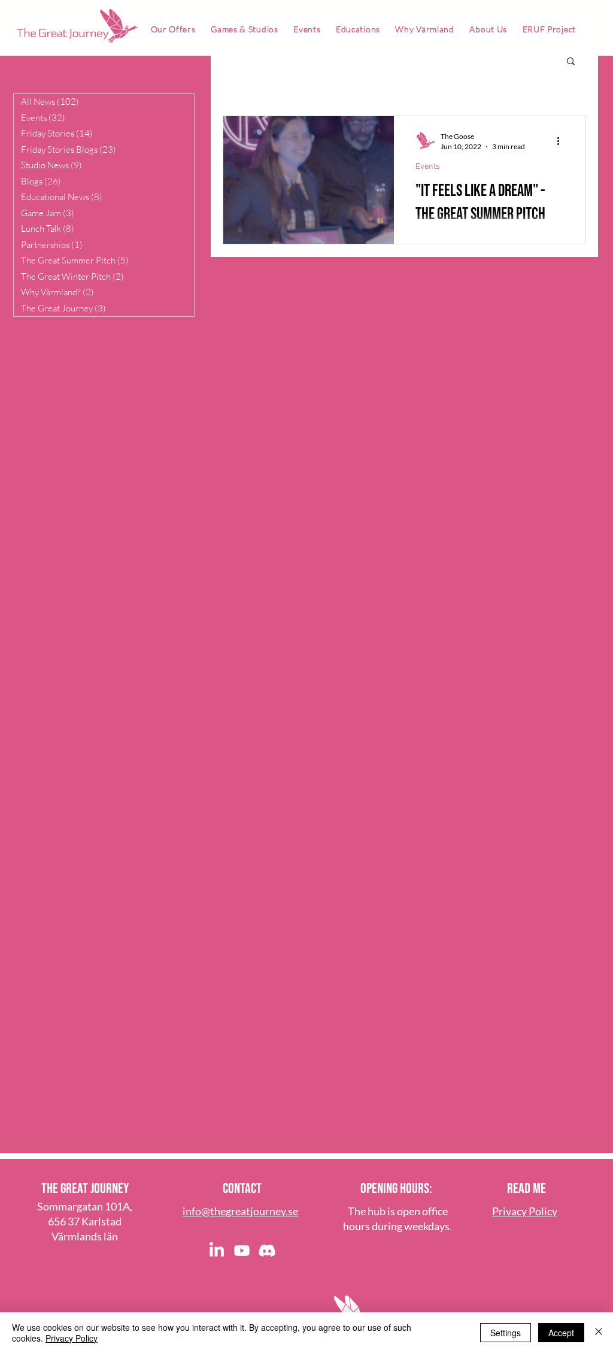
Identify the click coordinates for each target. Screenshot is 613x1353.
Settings (505, 1333)
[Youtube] (242, 1251)
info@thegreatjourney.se (240, 1211)
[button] (570, 62)
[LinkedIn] (217, 1251)
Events (427, 167)
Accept (561, 1333)
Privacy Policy (71, 1338)
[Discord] (267, 1251)
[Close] (598, 1332)
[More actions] (562, 141)
